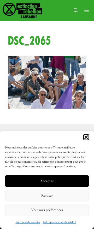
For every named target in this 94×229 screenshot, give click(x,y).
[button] (86, 137)
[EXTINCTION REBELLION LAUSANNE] (22, 10)
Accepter (47, 180)
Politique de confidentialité (59, 222)
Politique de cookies (28, 222)
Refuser (47, 195)
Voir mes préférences (47, 209)
